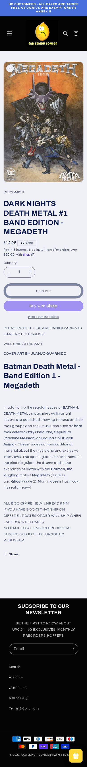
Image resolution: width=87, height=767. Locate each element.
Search (14, 667)
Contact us (17, 688)
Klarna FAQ (18, 698)
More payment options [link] (43, 317)
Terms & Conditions (24, 708)
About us (16, 677)
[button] (9, 33)
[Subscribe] (73, 649)
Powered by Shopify (63, 755)
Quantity (10, 262)
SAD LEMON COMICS (35, 755)
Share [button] (13, 554)
